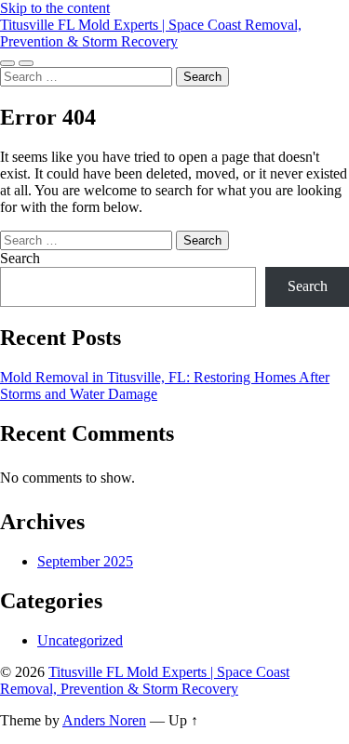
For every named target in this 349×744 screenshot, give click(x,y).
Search (20, 258)
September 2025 (85, 561)
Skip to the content (55, 8)
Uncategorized (80, 640)
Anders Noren (104, 720)
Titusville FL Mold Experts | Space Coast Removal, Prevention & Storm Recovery (151, 33)
